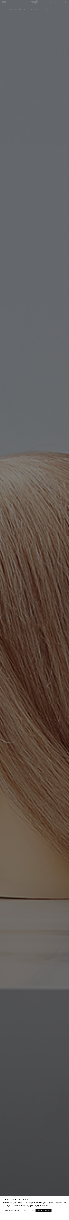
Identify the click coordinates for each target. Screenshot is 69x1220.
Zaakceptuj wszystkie (43, 1210)
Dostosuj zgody (28, 1210)
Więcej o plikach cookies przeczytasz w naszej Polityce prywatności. (21, 1207)
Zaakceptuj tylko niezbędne (12, 1210)
